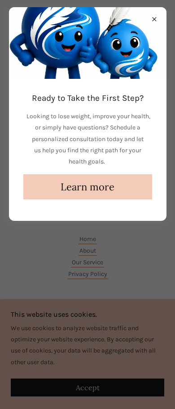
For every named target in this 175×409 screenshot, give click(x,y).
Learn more (87, 187)
